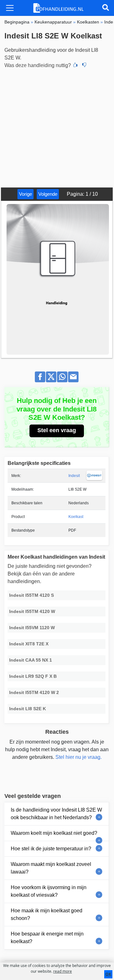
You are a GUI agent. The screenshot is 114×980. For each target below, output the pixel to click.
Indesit (74, 475)
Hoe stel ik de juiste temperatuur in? (51, 848)
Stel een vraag (56, 430)
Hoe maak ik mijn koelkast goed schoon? (46, 914)
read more (62, 971)
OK (108, 974)
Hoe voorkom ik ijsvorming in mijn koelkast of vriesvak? (48, 891)
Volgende (47, 194)
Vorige (25, 194)
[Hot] (75, 65)
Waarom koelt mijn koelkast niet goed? (54, 833)
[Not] (84, 65)
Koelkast (75, 516)
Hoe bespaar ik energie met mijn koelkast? (47, 937)
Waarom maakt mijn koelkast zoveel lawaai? (51, 868)
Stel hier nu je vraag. (78, 757)
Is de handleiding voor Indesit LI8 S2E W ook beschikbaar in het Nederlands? (56, 813)
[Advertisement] (57, 127)
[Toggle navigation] (10, 8)
